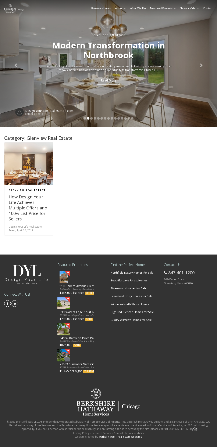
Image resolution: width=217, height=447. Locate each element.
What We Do (138, 8)
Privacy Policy (81, 433)
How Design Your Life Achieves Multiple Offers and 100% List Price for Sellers (28, 208)
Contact (208, 8)
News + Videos (189, 8)
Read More (108, 80)
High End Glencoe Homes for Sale (132, 312)
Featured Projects (161, 8)
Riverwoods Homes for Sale (128, 288)
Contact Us (120, 433)
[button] (16, 63)
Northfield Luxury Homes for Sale (132, 272)
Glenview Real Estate (27, 190)
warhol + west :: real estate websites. (120, 437)
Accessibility (136, 433)
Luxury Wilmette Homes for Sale (131, 320)
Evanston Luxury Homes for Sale (132, 296)
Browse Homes (101, 8)
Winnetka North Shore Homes (130, 304)
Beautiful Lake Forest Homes (129, 280)
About (119, 8)
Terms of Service (101, 433)
